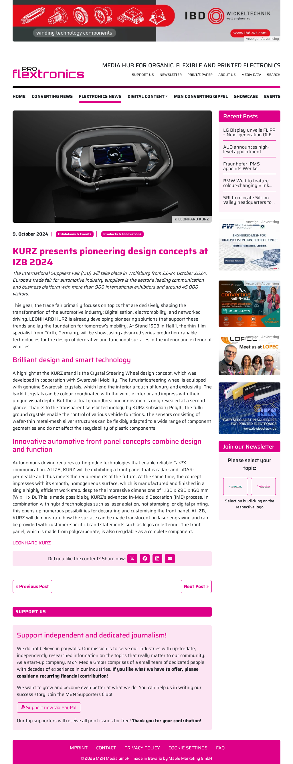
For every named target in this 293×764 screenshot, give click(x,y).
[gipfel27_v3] (249, 306)
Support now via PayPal (50, 707)
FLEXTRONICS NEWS (100, 96)
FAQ (220, 747)
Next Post (194, 586)
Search (273, 74)
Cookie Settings (188, 747)
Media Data (251, 74)
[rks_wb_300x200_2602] (249, 407)
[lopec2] (249, 357)
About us (227, 74)
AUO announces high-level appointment (246, 149)
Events (272, 96)
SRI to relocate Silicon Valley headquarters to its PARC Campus (247, 200)
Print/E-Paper (200, 74)
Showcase (246, 96)
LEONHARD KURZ (32, 542)
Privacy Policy (142, 747)
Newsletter (171, 74)
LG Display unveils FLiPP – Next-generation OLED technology (249, 132)
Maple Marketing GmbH (190, 758)
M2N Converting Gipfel (201, 96)
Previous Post (34, 586)
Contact (106, 747)
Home (19, 96)
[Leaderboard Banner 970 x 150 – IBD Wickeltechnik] (146, 20)
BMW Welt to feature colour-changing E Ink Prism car (246, 183)
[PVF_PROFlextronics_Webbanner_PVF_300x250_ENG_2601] (249, 248)
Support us (143, 74)
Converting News (52, 96)
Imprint (78, 747)
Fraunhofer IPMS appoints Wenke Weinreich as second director (245, 166)
